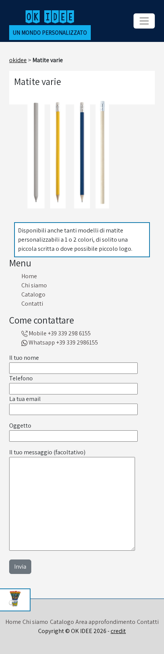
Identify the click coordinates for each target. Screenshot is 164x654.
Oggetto (20, 426)
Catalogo (33, 294)
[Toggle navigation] (144, 21)
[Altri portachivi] (15, 599)
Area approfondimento (105, 622)
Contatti (32, 304)
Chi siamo (34, 285)
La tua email (25, 399)
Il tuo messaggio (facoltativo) (47, 452)
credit (118, 631)
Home (29, 276)
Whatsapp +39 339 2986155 (62, 342)
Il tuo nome (24, 358)
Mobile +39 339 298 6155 (59, 333)
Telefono (21, 378)
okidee (18, 60)
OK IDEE (49, 16)
